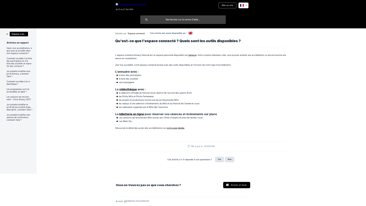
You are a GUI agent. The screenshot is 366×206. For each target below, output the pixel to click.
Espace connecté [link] (136, 33)
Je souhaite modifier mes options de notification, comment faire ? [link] (18, 117)
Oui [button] (219, 159)
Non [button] (229, 159)
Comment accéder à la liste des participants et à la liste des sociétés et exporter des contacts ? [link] (19, 62)
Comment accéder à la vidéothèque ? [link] (19, 82)
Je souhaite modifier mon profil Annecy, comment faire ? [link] (18, 73)
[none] (131, 7)
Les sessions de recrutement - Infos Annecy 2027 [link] (19, 98)
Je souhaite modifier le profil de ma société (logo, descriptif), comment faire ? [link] (19, 107)
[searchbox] (183, 19)
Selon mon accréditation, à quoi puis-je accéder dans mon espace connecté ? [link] (19, 50)
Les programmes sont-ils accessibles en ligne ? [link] (18, 90)
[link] (17, 33)
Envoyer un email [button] (238, 185)
